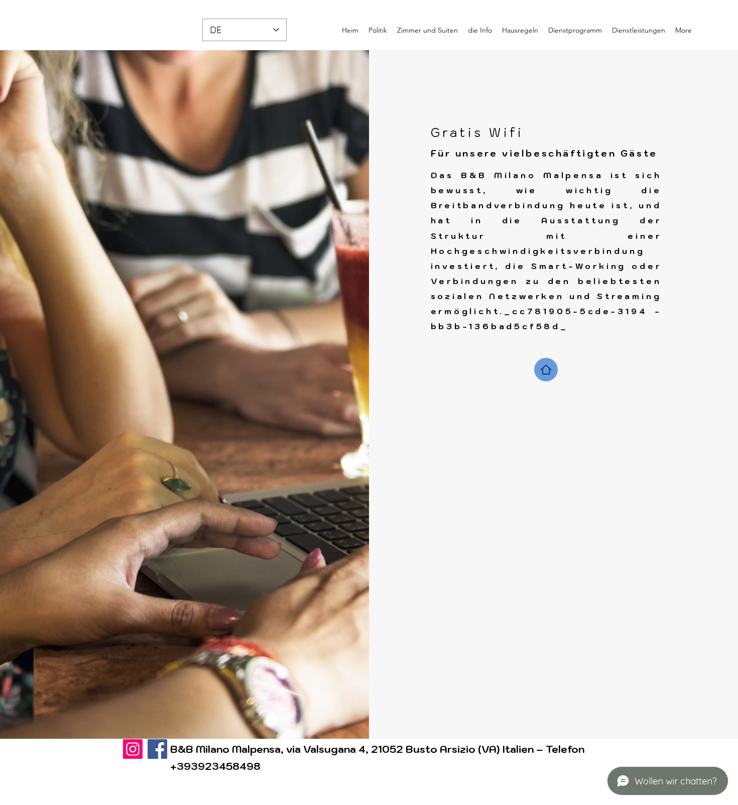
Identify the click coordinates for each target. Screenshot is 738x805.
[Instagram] (133, 749)
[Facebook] (157, 749)
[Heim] (546, 369)
